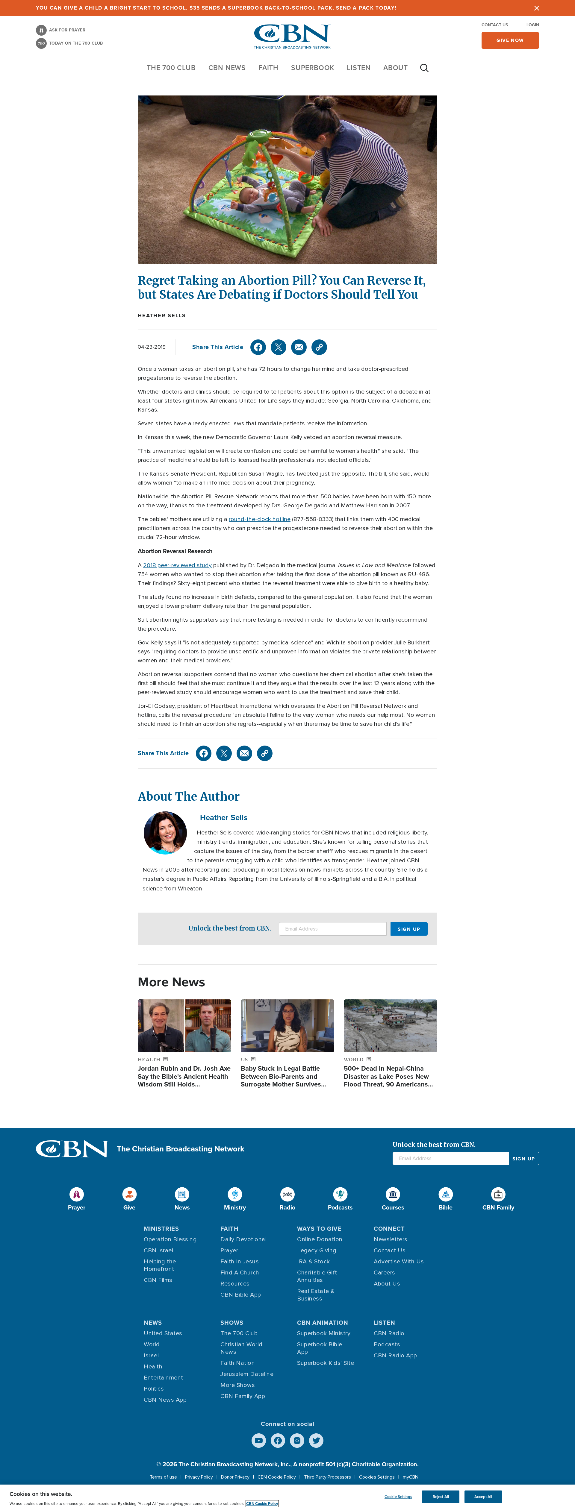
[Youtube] (259, 1440)
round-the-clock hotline (259, 519)
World (152, 1344)
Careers (384, 1272)
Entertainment (163, 1377)
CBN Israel (158, 1250)
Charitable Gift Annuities (317, 1276)
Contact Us (495, 25)
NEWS (153, 1322)
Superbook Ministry (323, 1333)
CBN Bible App (240, 1294)
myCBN (410, 1477)
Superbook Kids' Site (325, 1363)
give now (510, 40)
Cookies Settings (377, 1477)
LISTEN (359, 68)
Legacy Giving (317, 1250)
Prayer (229, 1250)
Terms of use (163, 1477)
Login (532, 25)
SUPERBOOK (312, 68)
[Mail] (299, 347)
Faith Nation (237, 1363)
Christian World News (241, 1348)
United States (163, 1333)
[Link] (319, 347)
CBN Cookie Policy (277, 1477)
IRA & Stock (313, 1261)
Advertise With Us (399, 1261)
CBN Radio (389, 1333)
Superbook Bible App (319, 1348)
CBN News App (165, 1399)
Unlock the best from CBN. (229, 928)
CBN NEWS (227, 68)
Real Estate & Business (316, 1295)
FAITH (268, 68)
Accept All (483, 1497)
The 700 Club (171, 68)
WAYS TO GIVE (319, 1228)
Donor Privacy (235, 1477)
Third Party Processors (327, 1477)
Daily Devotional (243, 1239)
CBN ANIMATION (322, 1322)
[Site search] (424, 71)
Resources (235, 1283)
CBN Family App (242, 1396)
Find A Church (239, 1272)
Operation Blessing (170, 1239)
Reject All (441, 1497)
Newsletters (391, 1239)
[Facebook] (258, 347)
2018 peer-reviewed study (177, 565)
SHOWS (231, 1322)
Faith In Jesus (239, 1261)
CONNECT (389, 1228)
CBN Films (158, 1280)
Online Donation (320, 1239)
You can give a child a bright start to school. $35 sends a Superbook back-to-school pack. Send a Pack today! (216, 8)
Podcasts (387, 1344)
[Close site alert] (536, 8)
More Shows (237, 1385)
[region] (287, 1497)
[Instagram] (297, 1440)
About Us (387, 1283)
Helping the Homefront (160, 1265)
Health (153, 1366)
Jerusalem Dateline (246, 1374)
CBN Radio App (395, 1355)
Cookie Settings (398, 1497)
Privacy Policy (199, 1477)
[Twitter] (278, 347)
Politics (154, 1388)
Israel (151, 1355)
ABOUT (395, 68)
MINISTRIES (161, 1228)
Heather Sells (162, 315)
